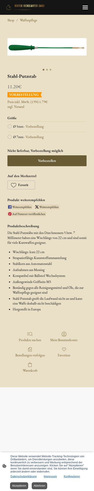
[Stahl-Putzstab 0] (47, 47)
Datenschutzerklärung (23, 476)
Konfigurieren (72, 476)
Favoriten (64, 355)
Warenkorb (30, 370)
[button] (21, 185)
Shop (10, 20)
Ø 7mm (28, 137)
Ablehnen (39, 485)
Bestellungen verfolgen (30, 355)
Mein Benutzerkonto (64, 340)
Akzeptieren (19, 485)
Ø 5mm (28, 126)
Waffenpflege (28, 20)
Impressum (50, 476)
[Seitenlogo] (25, 7)
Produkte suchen (30, 340)
